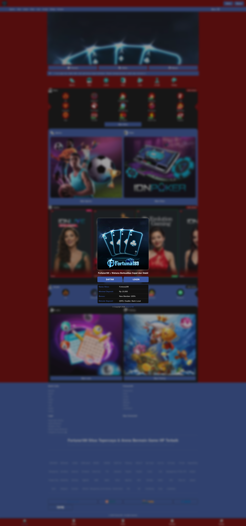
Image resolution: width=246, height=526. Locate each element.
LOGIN (136, 279)
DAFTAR (110, 279)
